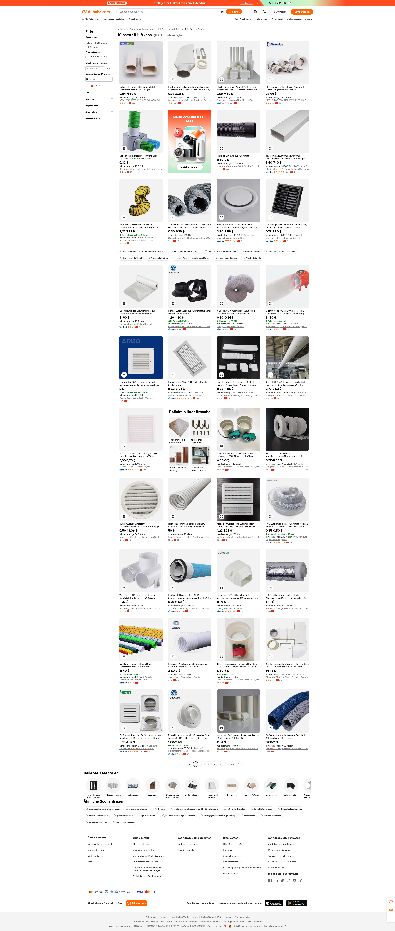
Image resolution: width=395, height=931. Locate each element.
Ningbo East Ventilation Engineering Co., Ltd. (140, 537)
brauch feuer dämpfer (227, 258)
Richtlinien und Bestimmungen (148, 876)
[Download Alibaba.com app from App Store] (274, 903)
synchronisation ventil (125, 822)
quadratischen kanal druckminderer (104, 809)
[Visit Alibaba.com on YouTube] (295, 880)
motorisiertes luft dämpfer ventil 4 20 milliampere (196, 809)
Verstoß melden (230, 873)
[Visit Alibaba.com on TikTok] (301, 880)
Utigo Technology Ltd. (276, 539)
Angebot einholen (186, 850)
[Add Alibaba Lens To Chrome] (136, 903)
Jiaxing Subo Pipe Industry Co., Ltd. (136, 398)
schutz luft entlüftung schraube (185, 251)
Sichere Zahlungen (142, 844)
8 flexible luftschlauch (98, 816)
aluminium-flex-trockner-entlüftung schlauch (143, 251)
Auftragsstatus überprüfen (281, 856)
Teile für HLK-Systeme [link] (195, 29)
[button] (223, 12)
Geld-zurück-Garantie (143, 850)
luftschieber (249, 816)
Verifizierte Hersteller (188, 844)
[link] (391, 902)
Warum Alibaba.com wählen (101, 844)
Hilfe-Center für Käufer (234, 844)
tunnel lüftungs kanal (263, 809)
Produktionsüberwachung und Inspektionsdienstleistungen (147, 869)
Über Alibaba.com (97, 837)
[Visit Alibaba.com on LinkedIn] (276, 880)
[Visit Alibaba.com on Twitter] (282, 880)
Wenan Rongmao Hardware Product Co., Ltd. (238, 466)
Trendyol (228, 917)
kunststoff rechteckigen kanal (282, 251)
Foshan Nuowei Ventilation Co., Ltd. (136, 240)
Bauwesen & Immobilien (141, 29)
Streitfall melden (231, 856)
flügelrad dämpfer (254, 258)
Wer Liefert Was (242, 917)
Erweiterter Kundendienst (145, 861)
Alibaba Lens (94, 903)
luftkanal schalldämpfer (139, 809)
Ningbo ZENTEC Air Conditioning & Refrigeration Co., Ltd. (287, 169)
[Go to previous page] (189, 764)
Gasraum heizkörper (159, 258)
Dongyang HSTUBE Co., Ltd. (230, 326)
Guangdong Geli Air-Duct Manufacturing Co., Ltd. (189, 238)
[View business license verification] (225, 926)
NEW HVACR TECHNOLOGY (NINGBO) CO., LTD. (141, 100)
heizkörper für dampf (98, 822)
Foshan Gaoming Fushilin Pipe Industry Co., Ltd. (189, 537)
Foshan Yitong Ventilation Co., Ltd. (135, 324)
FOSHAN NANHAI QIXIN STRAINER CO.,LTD (189, 326)
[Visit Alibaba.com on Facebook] (270, 880)
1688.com (163, 917)
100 (232, 764)
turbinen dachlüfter (272, 816)
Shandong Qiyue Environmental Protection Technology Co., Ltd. (141, 169)
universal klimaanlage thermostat (180, 816)
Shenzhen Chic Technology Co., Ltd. (283, 238)
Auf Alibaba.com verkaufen (281, 844)
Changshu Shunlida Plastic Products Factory (189, 100)
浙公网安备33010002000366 (247, 926)
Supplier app (193, 903)
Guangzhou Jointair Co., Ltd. (230, 238)
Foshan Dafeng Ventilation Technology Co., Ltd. (287, 326)
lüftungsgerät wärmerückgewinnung (219, 816)
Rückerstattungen (232, 861)
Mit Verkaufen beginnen (279, 850)
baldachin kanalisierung (291, 809)
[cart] (265, 12)
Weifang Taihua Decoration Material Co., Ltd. (238, 537)
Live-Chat (228, 850)
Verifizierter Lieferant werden (282, 861)
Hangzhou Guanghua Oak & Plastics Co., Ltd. (238, 166)
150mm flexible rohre (236, 809)
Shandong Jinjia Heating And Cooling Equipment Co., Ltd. (238, 395)
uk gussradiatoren (252, 251)
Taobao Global (207, 917)
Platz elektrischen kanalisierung (222, 251)
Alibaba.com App (253, 903)
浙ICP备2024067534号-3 (276, 926)
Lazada (195, 917)
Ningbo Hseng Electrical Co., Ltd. (135, 466)
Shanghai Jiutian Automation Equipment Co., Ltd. (287, 395)
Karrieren (92, 861)
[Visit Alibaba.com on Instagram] (288, 880)
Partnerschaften (276, 867)
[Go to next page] (239, 764)
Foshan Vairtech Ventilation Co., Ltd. (185, 395)
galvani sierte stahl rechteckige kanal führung (136, 816)
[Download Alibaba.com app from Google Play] (296, 903)
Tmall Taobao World (179, 917)
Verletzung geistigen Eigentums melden (242, 867)
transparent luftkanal (132, 258)
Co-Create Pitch (96, 850)
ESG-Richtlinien (95, 856)
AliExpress (151, 917)
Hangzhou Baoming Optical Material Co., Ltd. (287, 466)
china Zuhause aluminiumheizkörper (193, 258)
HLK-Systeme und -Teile (168, 29)
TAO (219, 917)
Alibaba (121, 29)
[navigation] (99, 397)
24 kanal (161, 809)
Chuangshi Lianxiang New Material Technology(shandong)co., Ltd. (238, 100)
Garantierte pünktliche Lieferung (148, 856)
